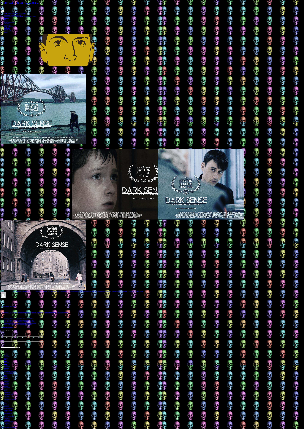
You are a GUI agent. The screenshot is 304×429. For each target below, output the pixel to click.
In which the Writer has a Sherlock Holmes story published (18, 318)
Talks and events (9, 416)
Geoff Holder (139, 291)
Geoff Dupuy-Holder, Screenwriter (12, 15)
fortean (6, 368)
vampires (6, 418)
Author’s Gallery (8, 30)
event (5, 364)
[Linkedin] (19, 341)
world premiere (123, 291)
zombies (6, 423)
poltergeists (6, 400)
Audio (5, 32)
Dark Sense (50, 291)
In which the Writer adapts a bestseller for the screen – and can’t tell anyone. (50, 312)
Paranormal (8, 394)
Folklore (7, 366)
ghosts (5, 376)
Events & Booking (8, 26)
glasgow (6, 378)
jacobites (6, 386)
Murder (5, 390)
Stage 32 (5, 411)
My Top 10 (6, 28)
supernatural (8, 413)
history (6, 382)
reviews (5, 403)
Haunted (7, 380)
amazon (6, 353)
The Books (6, 23)
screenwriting (26, 291)
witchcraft (7, 420)
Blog (5, 19)
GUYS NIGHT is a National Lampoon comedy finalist (15, 312)
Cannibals (5, 358)
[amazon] (3, 341)
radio (5, 402)
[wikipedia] (30, 341)
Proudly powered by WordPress (9, 427)
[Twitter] (13, 341)
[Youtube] (24, 341)
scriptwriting (8, 410)
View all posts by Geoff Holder (9, 306)
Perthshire (7, 396)
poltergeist (6, 397)
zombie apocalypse (8, 421)
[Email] (40, 341)
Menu (2, 10)
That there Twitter (7, 327)
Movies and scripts (17, 291)
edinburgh (56, 291)
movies (89, 291)
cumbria (5, 359)
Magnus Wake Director (81, 291)
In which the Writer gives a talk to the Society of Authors (18, 324)
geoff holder (9, 371)
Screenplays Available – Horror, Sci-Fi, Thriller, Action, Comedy (20, 16)
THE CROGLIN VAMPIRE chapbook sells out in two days (19, 320)
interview (6, 384)
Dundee (5, 361)
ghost (5, 375)
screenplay (108, 291)
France (5, 369)
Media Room (7, 29)
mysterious (7, 392)
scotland (103, 291)
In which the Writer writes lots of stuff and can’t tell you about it (20, 323)
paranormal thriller (96, 291)
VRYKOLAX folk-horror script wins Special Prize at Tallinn (19, 321)
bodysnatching (7, 356)
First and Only (63, 291)
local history (7, 387)
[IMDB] (35, 341)
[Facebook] (8, 341)
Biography (6, 18)
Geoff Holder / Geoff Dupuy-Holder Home (14, 13)
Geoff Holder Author (8, 373)
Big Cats (6, 355)
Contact (6, 20)
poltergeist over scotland (10, 399)
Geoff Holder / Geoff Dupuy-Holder (20, 3)
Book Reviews (7, 25)
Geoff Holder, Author (9, 22)
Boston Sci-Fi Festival (41, 291)
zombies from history (10, 425)
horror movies (71, 291)
